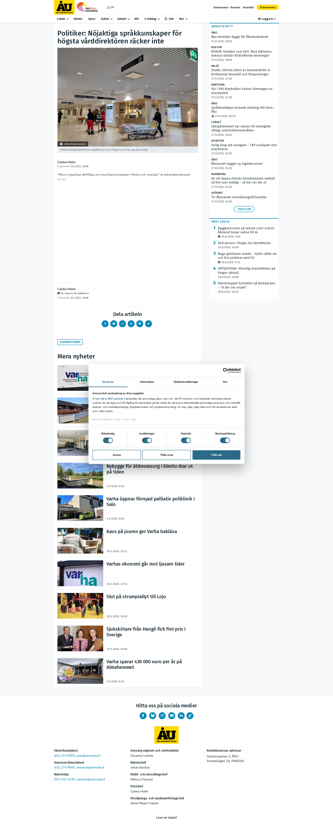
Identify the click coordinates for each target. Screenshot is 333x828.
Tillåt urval (166, 454)
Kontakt (248, 7)
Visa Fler (244, 209)
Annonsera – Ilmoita (227, 7)
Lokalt (61, 18)
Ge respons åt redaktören (75, 293)
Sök (171, 18)
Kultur (105, 18)
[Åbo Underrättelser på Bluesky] (152, 715)
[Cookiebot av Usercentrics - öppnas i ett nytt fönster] (225, 370)
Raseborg (218, 174)
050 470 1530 (64, 779)
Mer (181, 18)
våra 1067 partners (113, 398)
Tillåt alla (216, 454)
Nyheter (217, 141)
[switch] (147, 440)
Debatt (121, 18)
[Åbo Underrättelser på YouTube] (171, 715)
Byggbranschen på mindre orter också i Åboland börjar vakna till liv (246, 232)
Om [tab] (225, 381)
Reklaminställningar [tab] (186, 381)
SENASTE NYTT (222, 26)
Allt (136, 18)
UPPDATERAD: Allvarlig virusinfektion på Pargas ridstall (246, 273)
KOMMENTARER (70, 342)
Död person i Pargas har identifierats (244, 245)
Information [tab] (147, 381)
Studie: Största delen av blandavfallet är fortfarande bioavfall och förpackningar (240, 74)
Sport (91, 18)
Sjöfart (77, 18)
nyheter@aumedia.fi (90, 779)
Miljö (215, 66)
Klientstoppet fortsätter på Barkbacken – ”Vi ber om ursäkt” (246, 287)
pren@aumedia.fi (88, 756)
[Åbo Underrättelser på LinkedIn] (181, 715)
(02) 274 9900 (64, 756)
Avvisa (117, 454)
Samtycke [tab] (108, 381)
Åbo (214, 32)
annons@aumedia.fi (90, 767)
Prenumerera (267, 7)
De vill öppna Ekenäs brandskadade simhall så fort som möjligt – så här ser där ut (243, 183)
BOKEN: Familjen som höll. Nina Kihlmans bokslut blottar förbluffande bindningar (241, 56)
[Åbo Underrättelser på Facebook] (143, 715)
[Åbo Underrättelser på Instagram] (162, 715)
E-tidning (150, 18)
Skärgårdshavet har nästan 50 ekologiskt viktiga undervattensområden (241, 130)
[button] (267, 19)
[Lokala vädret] (109, 7)
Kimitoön (217, 84)
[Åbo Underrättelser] (166, 735)
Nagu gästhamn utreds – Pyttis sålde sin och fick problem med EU (247, 258)
